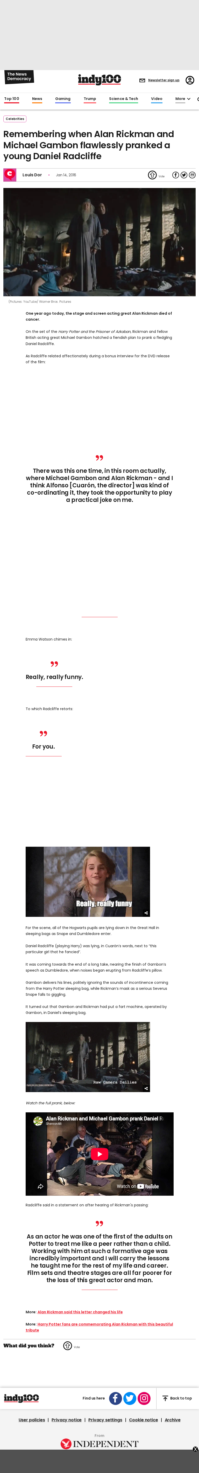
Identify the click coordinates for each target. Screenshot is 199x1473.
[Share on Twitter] (184, 175)
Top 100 (11, 99)
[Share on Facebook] (175, 175)
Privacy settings (105, 1420)
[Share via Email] (192, 175)
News (37, 99)
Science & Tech (123, 99)
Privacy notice (67, 1420)
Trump (90, 99)
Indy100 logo (99, 79)
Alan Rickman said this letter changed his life (80, 1312)
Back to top (181, 1398)
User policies (32, 1420)
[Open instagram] (144, 1398)
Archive (173, 1420)
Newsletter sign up (164, 80)
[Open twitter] (129, 1398)
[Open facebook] (115, 1398)
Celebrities (15, 119)
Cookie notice (143, 1420)
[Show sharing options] (146, 913)
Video (156, 99)
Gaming (63, 99)
